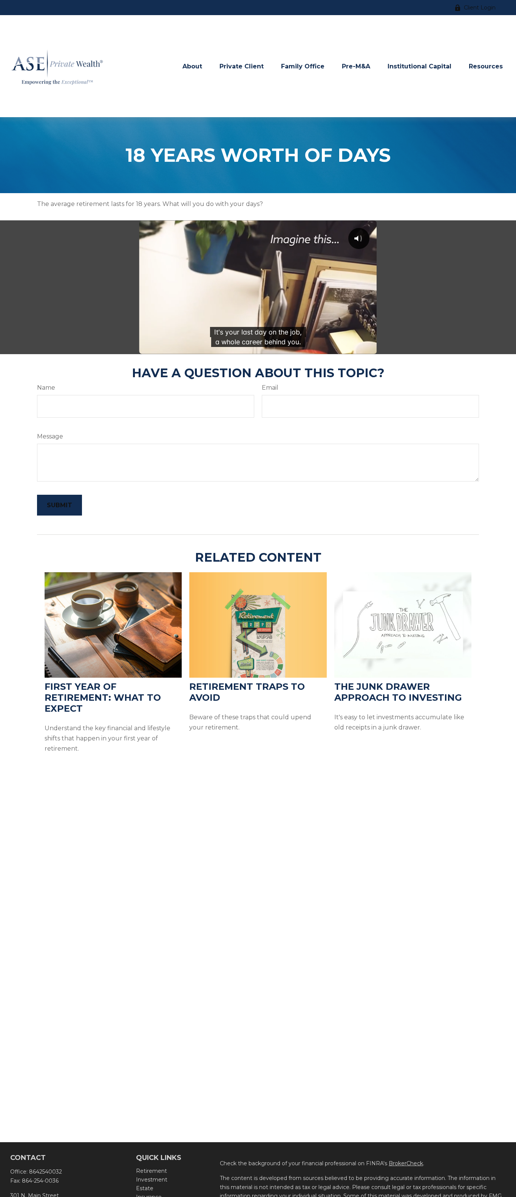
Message (50, 436)
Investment (151, 1179)
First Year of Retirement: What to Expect (103, 697)
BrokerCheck (406, 1163)
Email (270, 387)
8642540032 (45, 1171)
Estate (144, 1188)
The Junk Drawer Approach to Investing (398, 692)
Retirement (151, 1171)
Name (46, 387)
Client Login (480, 7)
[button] (192, 66)
